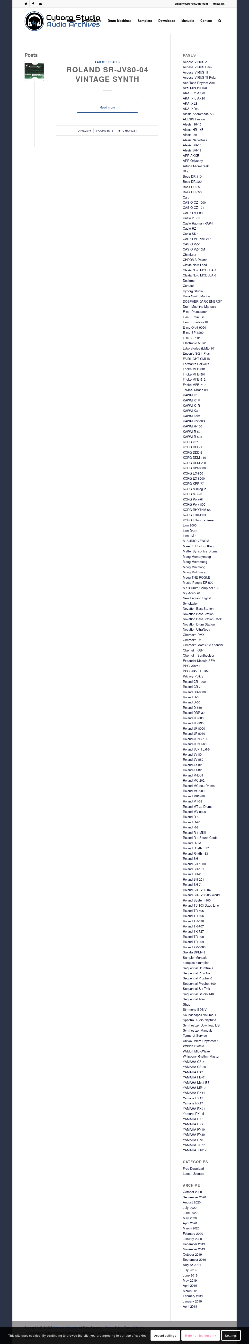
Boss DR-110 (192, 176)
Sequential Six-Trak (196, 988)
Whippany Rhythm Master (201, 1056)
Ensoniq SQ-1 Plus (196, 353)
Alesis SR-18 (192, 150)
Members (218, 4)
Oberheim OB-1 (194, 650)
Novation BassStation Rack (202, 619)
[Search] (219, 21)
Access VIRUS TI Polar (199, 77)
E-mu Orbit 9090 (194, 327)
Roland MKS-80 (194, 796)
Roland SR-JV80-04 (197, 889)
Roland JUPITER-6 (196, 749)
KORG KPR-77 (193, 483)
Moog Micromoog (195, 561)
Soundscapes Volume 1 (199, 1014)
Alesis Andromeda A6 (198, 113)
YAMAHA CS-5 (193, 1061)
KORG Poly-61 (193, 499)
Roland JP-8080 (194, 733)
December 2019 (194, 1244)
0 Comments (104, 130)
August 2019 (192, 1264)
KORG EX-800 (193, 473)
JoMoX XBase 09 (195, 389)
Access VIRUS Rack (198, 67)
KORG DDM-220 (194, 462)
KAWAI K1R (191, 405)
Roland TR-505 (193, 910)
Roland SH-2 (192, 874)
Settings (231, 1335)
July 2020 (189, 1207)
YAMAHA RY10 (194, 1129)
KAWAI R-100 (192, 426)
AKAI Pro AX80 (194, 98)
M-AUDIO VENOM (196, 540)
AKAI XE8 (190, 103)
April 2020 (190, 1223)
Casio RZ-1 (191, 228)
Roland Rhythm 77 (196, 848)
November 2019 (194, 1249)
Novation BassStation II (199, 613)
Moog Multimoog (194, 572)
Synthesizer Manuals (198, 1030)
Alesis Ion (190, 134)
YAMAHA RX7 (193, 1124)
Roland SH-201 (193, 879)
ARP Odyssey (193, 160)
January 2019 (192, 1301)
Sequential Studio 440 (198, 994)
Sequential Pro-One (196, 973)
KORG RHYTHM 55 (197, 509)
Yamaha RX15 (193, 1098)
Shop (186, 1004)
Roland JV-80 (192, 754)
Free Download (193, 1168)
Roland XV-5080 (194, 947)
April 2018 (190, 1306)
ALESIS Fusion (194, 119)
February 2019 (193, 1296)
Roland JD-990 (193, 723)
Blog (186, 171)
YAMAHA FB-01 (194, 1077)
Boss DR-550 (192, 192)
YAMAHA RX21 (194, 1108)
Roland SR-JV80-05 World (201, 895)
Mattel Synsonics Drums (200, 551)
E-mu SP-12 (191, 337)
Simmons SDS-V (195, 1009)
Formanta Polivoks (196, 363)
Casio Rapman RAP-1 (198, 223)
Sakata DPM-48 (194, 952)
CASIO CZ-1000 (194, 202)
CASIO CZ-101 (193, 207)
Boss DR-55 (191, 186)
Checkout (189, 254)
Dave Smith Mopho (196, 296)
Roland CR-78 (192, 686)
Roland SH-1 (192, 858)
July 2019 (189, 1270)
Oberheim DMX (194, 634)
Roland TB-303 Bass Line (201, 905)
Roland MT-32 (192, 801)
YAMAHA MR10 (194, 1087)
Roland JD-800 (193, 718)
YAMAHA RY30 (194, 1134)
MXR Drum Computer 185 (201, 587)
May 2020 (190, 1218)
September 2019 (194, 1259)
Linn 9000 (189, 525)
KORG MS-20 (192, 494)
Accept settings (165, 1335)
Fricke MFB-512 (194, 379)
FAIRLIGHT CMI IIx (197, 358)
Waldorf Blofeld (193, 1045)
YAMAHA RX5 (193, 1119)
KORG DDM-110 (194, 457)
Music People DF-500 (198, 582)
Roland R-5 (190, 816)
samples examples (196, 962)
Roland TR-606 (193, 915)
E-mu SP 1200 (193, 332)
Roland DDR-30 (194, 712)
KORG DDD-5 (192, 452)
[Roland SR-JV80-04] (34, 71)
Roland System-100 (197, 900)
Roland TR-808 (193, 936)
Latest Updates (107, 62)
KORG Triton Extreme (198, 520)
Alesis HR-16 (192, 124)
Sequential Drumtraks (198, 968)
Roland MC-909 (194, 790)
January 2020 (192, 1238)
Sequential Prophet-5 (197, 978)
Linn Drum (190, 530)
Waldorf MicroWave (196, 1051)
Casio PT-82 (191, 218)
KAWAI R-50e (192, 436)
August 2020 (192, 1202)
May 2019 (190, 1280)
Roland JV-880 (193, 759)
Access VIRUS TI (195, 72)
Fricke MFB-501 (194, 374)
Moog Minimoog (194, 567)
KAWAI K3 (190, 410)
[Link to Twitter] (25, 3)
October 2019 (192, 1254)
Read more (107, 107)
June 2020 (190, 1212)
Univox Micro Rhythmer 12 (201, 1040)
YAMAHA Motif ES (196, 1082)
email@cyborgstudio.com (191, 3)
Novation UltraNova (196, 629)
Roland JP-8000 (194, 728)
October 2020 (192, 1191)
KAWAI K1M (191, 400)
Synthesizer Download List (201, 1025)
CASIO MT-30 (193, 212)
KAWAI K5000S (194, 421)
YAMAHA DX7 (193, 1072)
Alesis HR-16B (193, 129)
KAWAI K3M (191, 416)
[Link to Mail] (40, 3)
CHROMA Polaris (195, 259)
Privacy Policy (193, 676)
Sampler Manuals (195, 957)
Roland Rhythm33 (195, 853)
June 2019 (190, 1275)
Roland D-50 (191, 702)
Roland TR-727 (193, 931)
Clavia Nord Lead (195, 264)
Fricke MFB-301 (194, 369)
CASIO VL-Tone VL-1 (197, 238)
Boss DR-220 (192, 181)
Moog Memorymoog (197, 556)
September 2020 (194, 1197)
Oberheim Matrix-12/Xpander (203, 645)
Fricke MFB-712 (194, 384)
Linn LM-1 (190, 535)
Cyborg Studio (193, 291)
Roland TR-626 (193, 921)
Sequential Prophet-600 (199, 983)
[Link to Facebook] (33, 3)
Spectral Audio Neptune (199, 1020)
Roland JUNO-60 (194, 744)
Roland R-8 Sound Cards (200, 837)
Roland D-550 (192, 707)
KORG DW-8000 (194, 468)
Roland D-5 (190, 697)
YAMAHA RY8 (193, 1139)
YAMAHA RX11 (194, 1092)
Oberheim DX (192, 639)
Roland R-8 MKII (194, 832)
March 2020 (191, 1228)
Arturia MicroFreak (196, 166)
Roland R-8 (190, 827)
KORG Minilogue (194, 488)
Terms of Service (195, 1035)
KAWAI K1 (190, 395)
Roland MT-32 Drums (198, 806)
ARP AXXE (191, 155)
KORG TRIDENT (194, 514)
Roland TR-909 (193, 941)
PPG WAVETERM (196, 671)
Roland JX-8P (192, 770)
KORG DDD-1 (192, 447)
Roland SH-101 (193, 869)
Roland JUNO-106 (195, 738)
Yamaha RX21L (194, 1113)
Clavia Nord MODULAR (199, 270)
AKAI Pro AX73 (194, 93)
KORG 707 (190, 442)
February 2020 (193, 1233)
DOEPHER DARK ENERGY (202, 301)
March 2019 (191, 1290)
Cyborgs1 (130, 130)
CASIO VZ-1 (192, 244)
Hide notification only (200, 1335)
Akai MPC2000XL (195, 87)
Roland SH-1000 (194, 863)
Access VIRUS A (195, 61)
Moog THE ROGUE (196, 577)
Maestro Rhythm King (198, 546)
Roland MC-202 (194, 780)
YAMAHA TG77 (194, 1145)
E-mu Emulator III (195, 322)
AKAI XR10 (191, 108)
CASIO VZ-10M (194, 249)
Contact (188, 285)
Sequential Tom (194, 999)
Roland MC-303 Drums (199, 785)
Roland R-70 (191, 822)
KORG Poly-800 (194, 504)
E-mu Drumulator (195, 311)
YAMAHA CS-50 (194, 1066)
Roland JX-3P (192, 764)
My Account (191, 593)
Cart (186, 197)
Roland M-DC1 (193, 775)
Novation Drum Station (199, 624)
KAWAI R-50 (191, 431)
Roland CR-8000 (194, 692)
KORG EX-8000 (194, 478)
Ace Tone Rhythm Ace (199, 82)
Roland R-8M (192, 843)
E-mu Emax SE (194, 317)
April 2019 (190, 1285)
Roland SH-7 (192, 884)
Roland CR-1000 (194, 681)
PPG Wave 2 (192, 665)
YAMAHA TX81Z (195, 1150)
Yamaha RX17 (193, 1103)
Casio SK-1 (191, 233)
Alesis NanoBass (195, 140)
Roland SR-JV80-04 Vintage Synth (107, 74)
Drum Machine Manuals (199, 306)
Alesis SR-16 (192, 145)
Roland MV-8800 (194, 811)
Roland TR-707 (193, 926)
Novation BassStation (198, 608)
